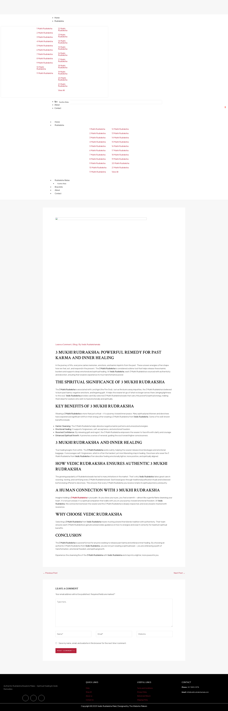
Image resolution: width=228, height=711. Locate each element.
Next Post (179, 573)
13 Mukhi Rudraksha (62, 35)
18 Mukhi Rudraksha (62, 66)
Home (57, 122)
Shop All (89, 692)
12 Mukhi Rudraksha (62, 29)
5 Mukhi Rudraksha (45, 45)
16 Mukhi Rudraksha (62, 54)
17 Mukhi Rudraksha (62, 60)
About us (89, 696)
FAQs (88, 688)
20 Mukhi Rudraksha (62, 79)
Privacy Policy (142, 692)
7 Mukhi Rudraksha (45, 54)
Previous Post (50, 573)
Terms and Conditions (145, 688)
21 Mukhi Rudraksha (62, 85)
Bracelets (59, 187)
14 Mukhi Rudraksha (62, 42)
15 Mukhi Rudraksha (62, 48)
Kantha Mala (61, 184)
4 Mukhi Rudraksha (45, 41)
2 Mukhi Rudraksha (45, 32)
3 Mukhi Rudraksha (45, 37)
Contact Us (90, 700)
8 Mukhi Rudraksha (45, 58)
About (57, 190)
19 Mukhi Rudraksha (62, 72)
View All (61, 90)
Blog (75, 344)
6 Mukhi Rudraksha (45, 50)
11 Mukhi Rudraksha (45, 73)
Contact (58, 193)
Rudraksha (59, 125)
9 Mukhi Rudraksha (45, 62)
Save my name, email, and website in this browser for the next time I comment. (93, 643)
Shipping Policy (142, 700)
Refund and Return (144, 696)
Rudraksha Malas (62, 180)
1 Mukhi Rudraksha (44, 28)
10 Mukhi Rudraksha (41, 68)
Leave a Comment (63, 344)
